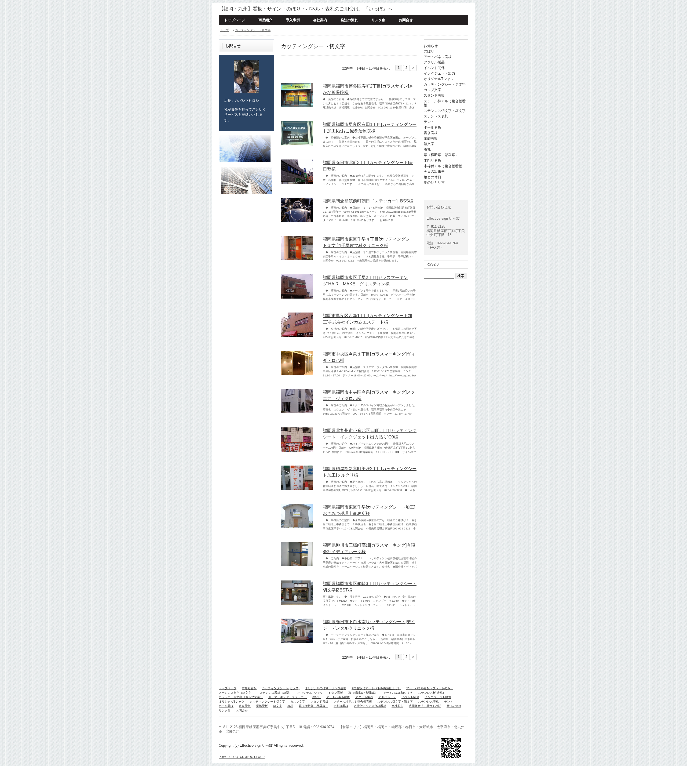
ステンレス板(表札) (431, 692)
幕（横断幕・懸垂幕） (441, 155)
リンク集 (378, 20)
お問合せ (406, 20)
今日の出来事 (434, 171)
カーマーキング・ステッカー (287, 697)
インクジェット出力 (439, 73)
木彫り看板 (432, 160)
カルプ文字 (432, 90)
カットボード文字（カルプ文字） (241, 697)
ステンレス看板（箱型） (276, 692)
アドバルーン (387, 697)
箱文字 (429, 144)
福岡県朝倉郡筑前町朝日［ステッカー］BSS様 (368, 201)
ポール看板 (432, 127)
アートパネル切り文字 (398, 692)
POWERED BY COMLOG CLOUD (242, 756)
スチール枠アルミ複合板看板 (353, 701)
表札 (427, 149)
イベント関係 (434, 68)
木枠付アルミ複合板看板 (443, 166)
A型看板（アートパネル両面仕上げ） (376, 688)
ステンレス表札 (436, 116)
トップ (224, 30)
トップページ (234, 20)
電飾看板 (431, 138)
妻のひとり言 (434, 182)
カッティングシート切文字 (253, 30)
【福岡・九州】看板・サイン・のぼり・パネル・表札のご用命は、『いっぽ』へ (306, 9)
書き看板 (431, 133)
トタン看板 (335, 692)
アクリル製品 (434, 62)
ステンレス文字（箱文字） (236, 692)
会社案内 (320, 20)
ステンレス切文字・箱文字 (445, 111)
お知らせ (431, 46)
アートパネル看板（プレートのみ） (429, 688)
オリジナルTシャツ (439, 79)
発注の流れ (349, 20)
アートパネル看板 (438, 57)
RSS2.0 (432, 264)
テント (429, 122)
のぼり (429, 51)
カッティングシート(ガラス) (280, 688)
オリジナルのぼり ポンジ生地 (325, 688)
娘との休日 (432, 177)
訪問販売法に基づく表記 (425, 705)
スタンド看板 (434, 95)
